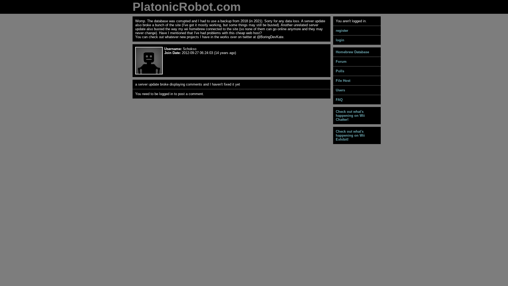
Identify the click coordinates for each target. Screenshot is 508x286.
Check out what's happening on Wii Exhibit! (350, 135)
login (340, 40)
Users (340, 90)
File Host (343, 81)
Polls (340, 71)
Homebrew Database (352, 52)
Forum (341, 62)
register (342, 31)
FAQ (339, 100)
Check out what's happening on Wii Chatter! (350, 116)
